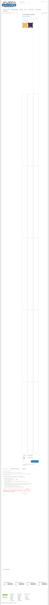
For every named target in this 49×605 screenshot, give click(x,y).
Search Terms (6, 602)
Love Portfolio (38, 9)
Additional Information (14, 468)
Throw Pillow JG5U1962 (30, 582)
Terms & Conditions (28, 599)
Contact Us (15, 602)
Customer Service (12, 600)
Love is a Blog (30, 9)
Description (5, 468)
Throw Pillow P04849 (42, 582)
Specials (11, 599)
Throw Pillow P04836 (19, 582)
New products (12, 595)
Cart (26, 595)
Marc (25, 9)
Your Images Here (14, 9)
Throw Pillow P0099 (7, 582)
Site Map (3, 602)
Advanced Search (11, 602)
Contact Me (5, 11)
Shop (8, 9)
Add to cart (34, 461)
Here (16, 479)
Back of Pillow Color (24, 458)
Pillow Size (24, 455)
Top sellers (11, 596)
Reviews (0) (24, 468)
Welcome (21, 9)
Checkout (27, 596)
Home (4, 9)
